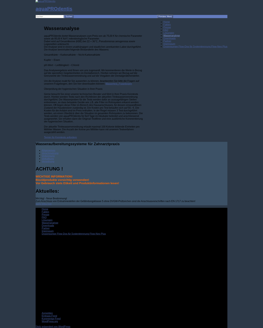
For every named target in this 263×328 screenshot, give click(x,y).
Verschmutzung (50, 153)
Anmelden (47, 313)
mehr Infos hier (44, 204)
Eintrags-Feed (49, 316)
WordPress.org (50, 321)
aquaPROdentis (54, 8)
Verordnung (48, 161)
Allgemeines (48, 150)
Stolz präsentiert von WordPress (53, 326)
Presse (167, 27)
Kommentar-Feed (51, 318)
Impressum (169, 44)
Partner (167, 41)
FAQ (165, 30)
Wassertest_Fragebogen (118, 83)
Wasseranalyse (171, 35)
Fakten (167, 24)
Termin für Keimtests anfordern (60, 137)
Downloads (169, 38)
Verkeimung (48, 156)
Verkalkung (48, 158)
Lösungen (168, 33)
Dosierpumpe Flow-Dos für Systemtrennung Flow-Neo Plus (195, 46)
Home (166, 22)
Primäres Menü (165, 16)
